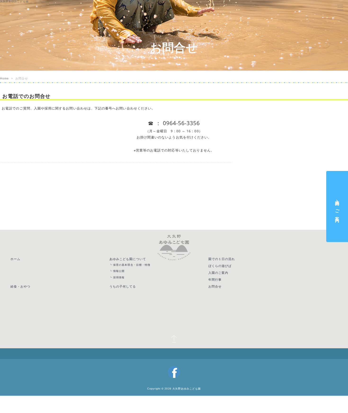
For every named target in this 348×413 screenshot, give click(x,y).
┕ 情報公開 (121, 273)
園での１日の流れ (227, 259)
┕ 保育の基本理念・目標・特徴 (136, 266)
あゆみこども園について (132, 259)
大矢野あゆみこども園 (187, 374)
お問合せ (220, 291)
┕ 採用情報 (121, 280)
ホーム (17, 259)
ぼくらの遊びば (225, 267)
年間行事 (220, 283)
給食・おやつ (22, 291)
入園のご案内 (224, 275)
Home (4, 78)
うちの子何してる (126, 291)
